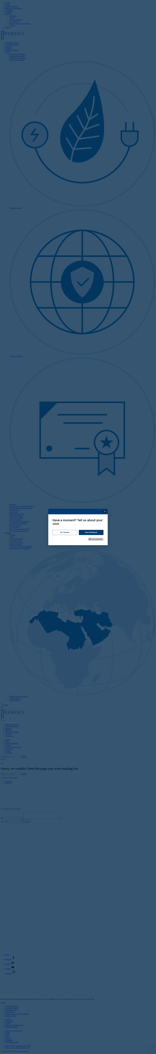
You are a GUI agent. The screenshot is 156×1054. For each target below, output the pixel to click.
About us (8, 783)
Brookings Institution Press (14, 1025)
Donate (7, 27)
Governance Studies (12, 1008)
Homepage (8, 781)
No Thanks (64, 532)
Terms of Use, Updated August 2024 (17, 1048)
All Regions (9, 736)
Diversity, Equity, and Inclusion (19, 24)
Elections (8, 48)
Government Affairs (11, 1042)
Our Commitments (15, 20)
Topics (7, 52)
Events (7, 4)
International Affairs (11, 43)
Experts (7, 3)
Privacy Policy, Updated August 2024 (17, 1046)
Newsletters (9, 10)
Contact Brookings (11, 1027)
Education (8, 46)
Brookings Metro (11, 1016)
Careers (11, 18)
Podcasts (8, 1038)
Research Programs (11, 6)
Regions (8, 533)
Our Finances (13, 22)
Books (7, 1036)
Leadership (13, 16)
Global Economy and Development (17, 1014)
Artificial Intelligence (12, 45)
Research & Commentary (13, 8)
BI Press (12, 25)
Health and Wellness (12, 50)
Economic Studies (11, 1010)
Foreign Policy (10, 1012)
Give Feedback (91, 532)
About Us (8, 14)
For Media (8, 12)
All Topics (8, 734)
